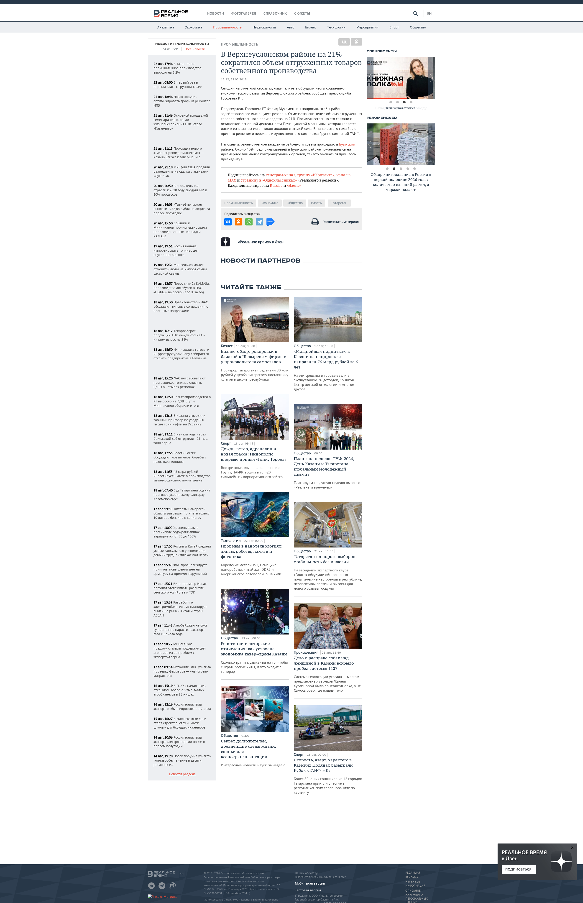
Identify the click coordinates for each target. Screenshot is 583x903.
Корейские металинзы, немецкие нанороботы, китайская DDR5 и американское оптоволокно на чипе (251, 559)
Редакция (412, 872)
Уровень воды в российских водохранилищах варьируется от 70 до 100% (176, 531)
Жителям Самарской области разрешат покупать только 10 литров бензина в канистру (181, 513)
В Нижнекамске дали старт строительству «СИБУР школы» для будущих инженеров (179, 722)
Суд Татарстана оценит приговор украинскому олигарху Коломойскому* (181, 494)
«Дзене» (294, 185)
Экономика (193, 27)
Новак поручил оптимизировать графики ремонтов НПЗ (181, 101)
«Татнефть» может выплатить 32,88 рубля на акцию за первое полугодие (181, 208)
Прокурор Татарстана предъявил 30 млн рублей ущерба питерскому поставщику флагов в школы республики (255, 365)
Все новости (195, 49)
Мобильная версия (310, 883)
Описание (413, 890)
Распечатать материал (341, 222)
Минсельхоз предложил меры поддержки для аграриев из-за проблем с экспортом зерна (179, 650)
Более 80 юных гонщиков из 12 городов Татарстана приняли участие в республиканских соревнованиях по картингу (328, 776)
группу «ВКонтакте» (316, 174)
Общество (418, 27)
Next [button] (431, 78)
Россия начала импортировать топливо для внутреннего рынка (176, 250)
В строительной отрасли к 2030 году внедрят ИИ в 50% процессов (180, 190)
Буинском (347, 144)
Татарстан (339, 203)
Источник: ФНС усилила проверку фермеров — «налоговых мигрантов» (182, 671)
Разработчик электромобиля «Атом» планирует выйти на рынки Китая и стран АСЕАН (180, 608)
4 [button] (411, 102)
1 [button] (390, 102)
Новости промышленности (182, 44)
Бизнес (310, 27)
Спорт (394, 27)
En (429, 13)
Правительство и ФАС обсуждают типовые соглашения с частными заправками (180, 306)
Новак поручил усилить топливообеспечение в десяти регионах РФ (182, 760)
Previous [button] (370, 78)
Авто (290, 27)
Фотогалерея (243, 13)
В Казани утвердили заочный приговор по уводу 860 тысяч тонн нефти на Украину (179, 419)
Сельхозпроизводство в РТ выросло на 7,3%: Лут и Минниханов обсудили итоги (182, 401)
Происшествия (306, 652)
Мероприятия (367, 27)
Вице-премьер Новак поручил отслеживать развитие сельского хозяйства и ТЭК (180, 587)
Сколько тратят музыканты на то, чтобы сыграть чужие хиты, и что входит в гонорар (254, 657)
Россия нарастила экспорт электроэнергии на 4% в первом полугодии (179, 741)
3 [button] (404, 102)
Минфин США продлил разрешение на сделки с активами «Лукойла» (181, 171)
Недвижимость (264, 27)
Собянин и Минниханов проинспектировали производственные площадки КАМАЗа (180, 229)
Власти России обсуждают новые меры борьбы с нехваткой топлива (180, 457)
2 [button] (397, 102)
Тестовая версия (308, 890)
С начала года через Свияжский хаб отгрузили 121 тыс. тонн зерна (180, 438)
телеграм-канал (280, 174)
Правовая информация (415, 884)
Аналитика (165, 27)
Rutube (276, 185)
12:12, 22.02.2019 (234, 79)
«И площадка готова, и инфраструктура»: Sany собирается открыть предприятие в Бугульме (181, 353)
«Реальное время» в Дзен (261, 241)
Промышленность (227, 27)
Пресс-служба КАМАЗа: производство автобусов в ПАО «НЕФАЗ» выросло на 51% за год (181, 287)
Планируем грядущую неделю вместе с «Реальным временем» (327, 472)
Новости (215, 13)
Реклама (411, 877)
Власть (316, 203)
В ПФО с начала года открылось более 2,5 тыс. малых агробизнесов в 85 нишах (179, 689)
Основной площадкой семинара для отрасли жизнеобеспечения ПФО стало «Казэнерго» (180, 121)
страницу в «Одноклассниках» (268, 180)
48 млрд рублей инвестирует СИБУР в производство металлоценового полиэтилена (181, 475)
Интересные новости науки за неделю (253, 752)
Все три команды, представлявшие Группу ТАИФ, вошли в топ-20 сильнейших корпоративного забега (253, 462)
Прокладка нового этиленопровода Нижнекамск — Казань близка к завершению (178, 152)
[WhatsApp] (249, 221)
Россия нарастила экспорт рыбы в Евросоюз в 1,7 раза (182, 706)
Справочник (275, 13)
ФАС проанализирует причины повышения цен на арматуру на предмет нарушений (180, 569)
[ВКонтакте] (344, 42)
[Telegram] (259, 221)
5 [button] (414, 168)
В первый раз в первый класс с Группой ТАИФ (177, 84)
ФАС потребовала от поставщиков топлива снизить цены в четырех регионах (179, 382)
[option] (401, 78)
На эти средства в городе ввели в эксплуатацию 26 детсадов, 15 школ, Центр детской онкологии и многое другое (326, 370)
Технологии (336, 27)
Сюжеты (302, 13)
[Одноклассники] (356, 42)
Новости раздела (182, 774)
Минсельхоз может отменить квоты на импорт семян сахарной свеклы (180, 269)
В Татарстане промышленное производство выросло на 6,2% (177, 67)
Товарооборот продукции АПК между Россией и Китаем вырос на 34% (179, 335)
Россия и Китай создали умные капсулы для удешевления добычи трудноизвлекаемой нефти (182, 550)
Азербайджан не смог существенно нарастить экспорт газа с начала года (180, 629)
